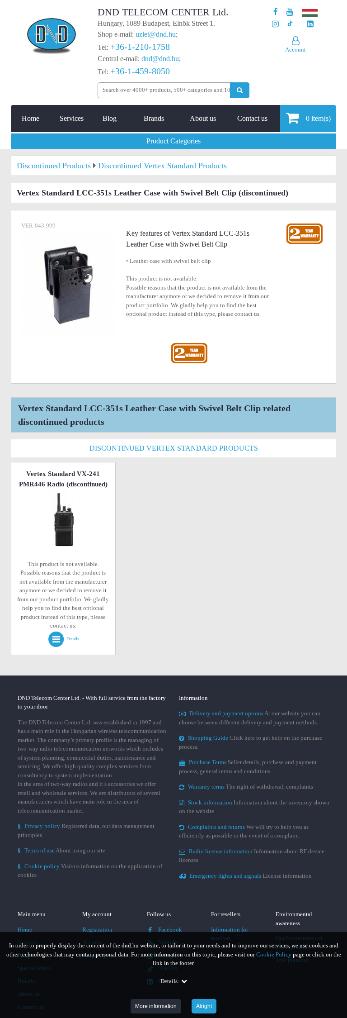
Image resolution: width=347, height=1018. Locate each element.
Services (72, 118)
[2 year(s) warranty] (189, 345)
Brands (154, 118)
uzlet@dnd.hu (156, 34)
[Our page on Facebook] (275, 12)
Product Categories (173, 141)
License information (250, 875)
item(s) (318, 118)
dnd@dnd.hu (160, 58)
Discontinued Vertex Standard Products (173, 448)
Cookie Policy (273, 954)
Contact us (252, 118)
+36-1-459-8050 (140, 71)
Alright (204, 1006)
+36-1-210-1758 (140, 47)
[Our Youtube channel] (289, 12)
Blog (110, 118)
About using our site (61, 850)
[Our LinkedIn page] (310, 24)
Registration (97, 929)
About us (203, 118)
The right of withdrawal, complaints (250, 786)
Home (30, 118)
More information (156, 1006)
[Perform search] (239, 90)
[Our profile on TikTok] (290, 24)
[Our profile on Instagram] (275, 24)
